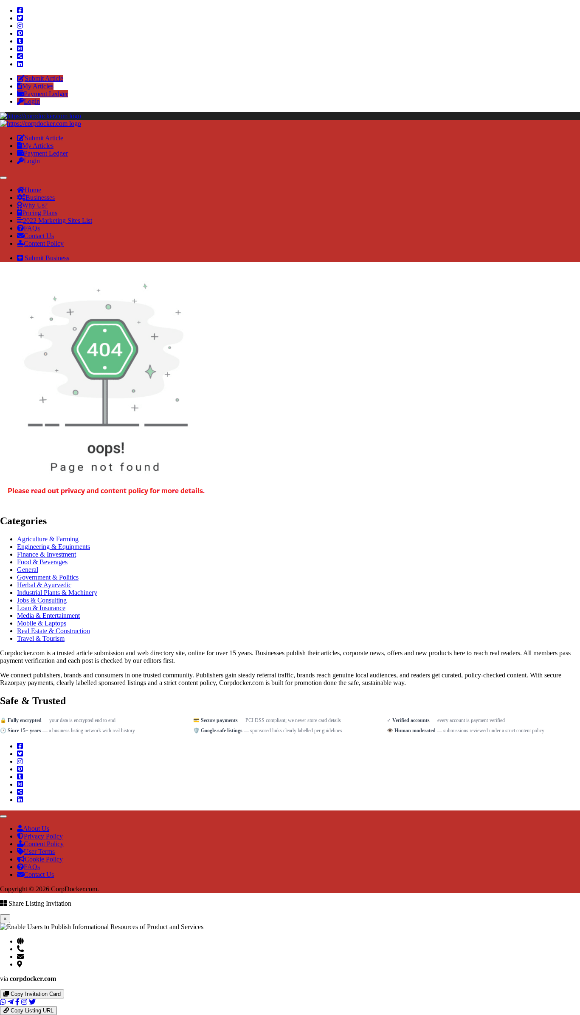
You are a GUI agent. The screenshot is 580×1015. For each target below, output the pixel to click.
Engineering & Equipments (53, 546)
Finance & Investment (46, 554)
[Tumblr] (20, 41)
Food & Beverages (42, 562)
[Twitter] (20, 18)
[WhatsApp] (3, 1002)
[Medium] (20, 48)
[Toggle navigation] (3, 177)
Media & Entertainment (48, 615)
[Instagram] (20, 25)
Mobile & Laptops (41, 623)
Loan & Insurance (41, 607)
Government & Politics (48, 577)
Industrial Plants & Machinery (57, 592)
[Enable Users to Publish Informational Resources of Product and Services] (40, 115)
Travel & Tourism (41, 638)
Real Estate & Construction (53, 630)
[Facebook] (20, 10)
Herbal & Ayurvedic (44, 585)
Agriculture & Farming (48, 539)
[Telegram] (11, 1002)
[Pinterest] (20, 33)
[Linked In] (20, 64)
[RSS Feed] (20, 56)
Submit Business (46, 258)
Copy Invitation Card (35, 994)
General (27, 569)
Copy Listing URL (31, 1010)
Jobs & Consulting (42, 600)
